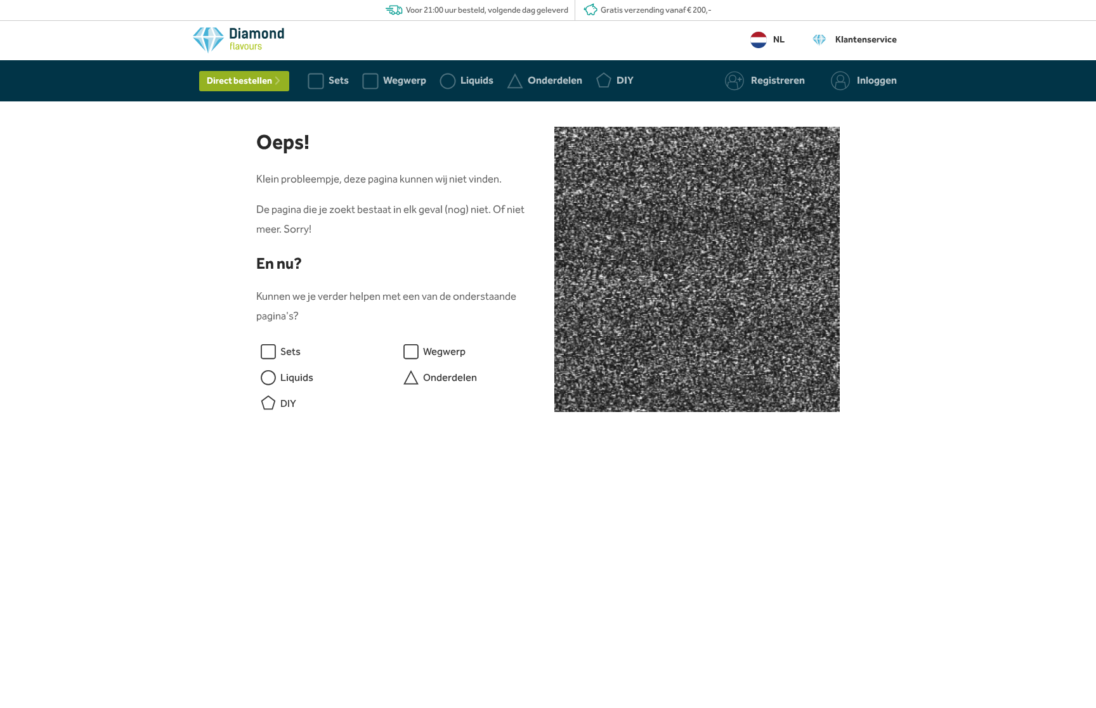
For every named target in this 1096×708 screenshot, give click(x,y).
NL (779, 40)
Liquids (296, 378)
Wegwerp (444, 352)
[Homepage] (238, 43)
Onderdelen (450, 378)
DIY (288, 404)
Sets (290, 352)
